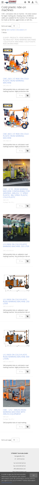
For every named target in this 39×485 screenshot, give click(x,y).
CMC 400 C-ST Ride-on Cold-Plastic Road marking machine (16, 136)
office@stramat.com (20, 469)
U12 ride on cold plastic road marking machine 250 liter (16, 301)
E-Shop (6, 37)
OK (33, 475)
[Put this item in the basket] (27, 95)
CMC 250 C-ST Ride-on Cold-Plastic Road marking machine (16, 80)
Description (20, 30)
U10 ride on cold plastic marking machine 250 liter (16, 245)
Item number (11, 30)
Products (14, 37)
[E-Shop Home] (10, 2)
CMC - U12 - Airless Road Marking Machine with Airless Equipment (14, 412)
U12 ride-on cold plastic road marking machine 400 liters (16, 356)
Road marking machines (25, 40)
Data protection (7, 482)
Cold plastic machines (13, 42)
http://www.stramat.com (19, 471)
